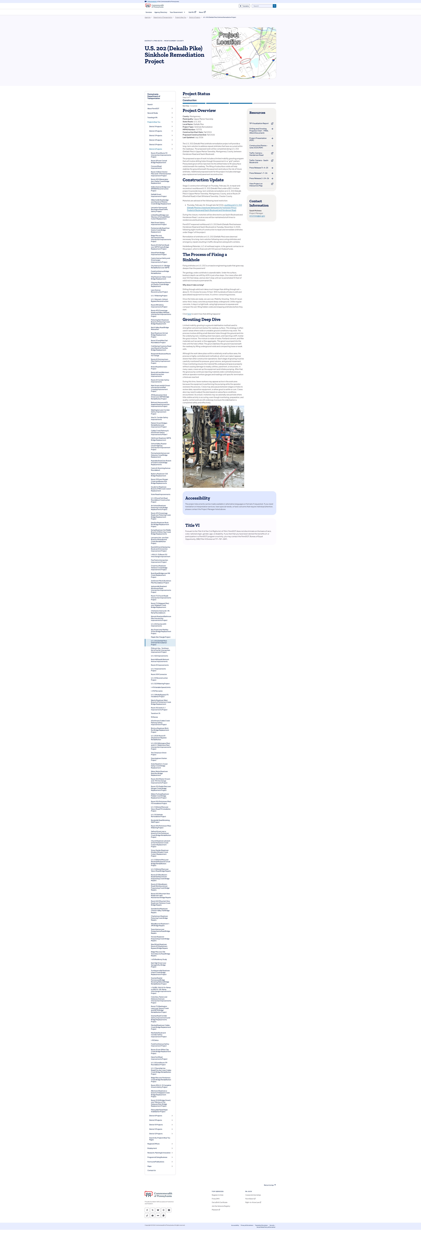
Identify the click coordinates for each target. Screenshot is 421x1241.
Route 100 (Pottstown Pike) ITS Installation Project (161, 802)
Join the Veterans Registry (221, 1206)
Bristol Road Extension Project (159, 368)
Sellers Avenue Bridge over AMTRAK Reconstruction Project (160, 189)
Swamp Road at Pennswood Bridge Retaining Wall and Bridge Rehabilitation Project (160, 981)
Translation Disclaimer (261, 1225)
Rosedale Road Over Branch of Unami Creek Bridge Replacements (161, 462)
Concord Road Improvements (156, 167)
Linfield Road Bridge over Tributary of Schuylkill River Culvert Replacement (160, 217)
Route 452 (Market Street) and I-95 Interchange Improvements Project (160, 781)
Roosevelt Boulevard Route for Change (161, 355)
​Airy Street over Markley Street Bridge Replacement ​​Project (161, 631)
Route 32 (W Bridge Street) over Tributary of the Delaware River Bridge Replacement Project (161, 1103)
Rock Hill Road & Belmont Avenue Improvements (160, 660)
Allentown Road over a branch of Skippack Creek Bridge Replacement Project (160, 1094)
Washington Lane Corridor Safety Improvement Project (160, 412)
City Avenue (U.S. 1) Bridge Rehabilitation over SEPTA (160, 267)
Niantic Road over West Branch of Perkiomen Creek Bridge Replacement (161, 702)
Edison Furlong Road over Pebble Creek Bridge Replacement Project (160, 796)
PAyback (215, 1210)
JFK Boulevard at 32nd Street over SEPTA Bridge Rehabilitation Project (160, 397)
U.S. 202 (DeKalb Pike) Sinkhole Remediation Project (159, 643)
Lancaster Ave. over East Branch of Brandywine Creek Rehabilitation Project (160, 540)
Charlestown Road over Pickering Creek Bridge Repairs (159, 918)
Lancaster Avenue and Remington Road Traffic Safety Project (159, 209)
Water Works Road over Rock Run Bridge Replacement (159, 773)
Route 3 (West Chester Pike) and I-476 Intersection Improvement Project (161, 174)
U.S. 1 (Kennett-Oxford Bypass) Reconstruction (159, 300)
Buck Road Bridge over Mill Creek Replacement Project (160, 575)
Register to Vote (217, 1195)
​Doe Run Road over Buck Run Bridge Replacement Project (160, 524)
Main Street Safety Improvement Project (159, 223)
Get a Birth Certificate (219, 1202)
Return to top (269, 1185)
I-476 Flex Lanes (156, 691)
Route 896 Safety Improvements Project (159, 306)
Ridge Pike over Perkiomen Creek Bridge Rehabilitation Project (161, 1079)
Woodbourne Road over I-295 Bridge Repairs (160, 925)
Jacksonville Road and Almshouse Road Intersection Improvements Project (161, 589)
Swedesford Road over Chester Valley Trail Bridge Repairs (160, 910)
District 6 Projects (155, 149)
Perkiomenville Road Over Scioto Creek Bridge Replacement (160, 230)
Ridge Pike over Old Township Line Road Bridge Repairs (160, 954)
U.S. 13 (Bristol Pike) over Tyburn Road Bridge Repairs (161, 870)
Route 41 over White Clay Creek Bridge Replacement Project (161, 1051)
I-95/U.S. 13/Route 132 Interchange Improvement (160, 555)
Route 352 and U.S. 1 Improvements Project (159, 709)
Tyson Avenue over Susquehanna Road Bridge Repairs (160, 931)
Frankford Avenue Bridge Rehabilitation (160, 272)
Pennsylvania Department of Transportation (153, 96)
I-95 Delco (155, 1040)
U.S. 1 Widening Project (159, 296)
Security (272, 1225)
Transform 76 (155, 713)
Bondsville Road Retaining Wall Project (160, 821)
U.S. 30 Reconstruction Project (159, 679)
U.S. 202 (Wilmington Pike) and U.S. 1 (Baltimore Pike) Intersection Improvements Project (161, 746)
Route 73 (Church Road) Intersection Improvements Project (161, 598)
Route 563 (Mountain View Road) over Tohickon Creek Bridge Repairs (160, 903)
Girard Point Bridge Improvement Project (159, 253)
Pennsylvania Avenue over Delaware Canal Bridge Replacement (160, 455)
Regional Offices (153, 1144)
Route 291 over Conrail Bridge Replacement (159, 162)
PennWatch (249, 1199)
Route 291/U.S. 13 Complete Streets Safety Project (161, 1086)
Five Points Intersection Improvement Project (159, 561)
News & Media (152, 113)
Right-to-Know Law (252, 1202)
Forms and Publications (155, 1162)
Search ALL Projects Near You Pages (159, 1139)
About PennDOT (153, 108)
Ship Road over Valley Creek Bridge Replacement (161, 278)
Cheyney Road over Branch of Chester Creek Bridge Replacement (161, 284)
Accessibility (235, 1225)
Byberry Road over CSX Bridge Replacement (159, 475)
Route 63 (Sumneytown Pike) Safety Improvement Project (160, 361)
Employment (152, 1148)
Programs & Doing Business (157, 1157)
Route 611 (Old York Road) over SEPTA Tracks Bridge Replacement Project (160, 247)
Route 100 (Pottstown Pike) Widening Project (161, 827)
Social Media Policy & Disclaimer (266, 1227)
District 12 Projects (155, 1134)
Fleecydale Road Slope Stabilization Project (159, 1111)
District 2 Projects (155, 131)
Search (150, 104)
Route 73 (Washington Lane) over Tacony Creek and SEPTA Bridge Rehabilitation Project (160, 1009)
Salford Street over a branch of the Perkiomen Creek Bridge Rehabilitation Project (161, 834)
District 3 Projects (155, 135)
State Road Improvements (160, 494)
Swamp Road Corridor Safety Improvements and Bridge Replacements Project (160, 1018)
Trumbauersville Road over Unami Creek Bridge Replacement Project (160, 972)
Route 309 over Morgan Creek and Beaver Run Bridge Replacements (159, 481)
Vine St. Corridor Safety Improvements (159, 418)
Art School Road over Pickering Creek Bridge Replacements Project (159, 507)
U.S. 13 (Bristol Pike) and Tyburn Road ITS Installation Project (160, 809)
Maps (149, 1166)
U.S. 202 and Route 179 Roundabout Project (159, 1064)
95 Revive (154, 717)
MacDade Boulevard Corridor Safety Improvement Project (159, 1035)
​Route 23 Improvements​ (160, 665)
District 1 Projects (155, 126)
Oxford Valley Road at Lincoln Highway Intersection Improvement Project (160, 446)
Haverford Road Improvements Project (159, 1058)
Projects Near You (153, 122)
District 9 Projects (155, 1120)
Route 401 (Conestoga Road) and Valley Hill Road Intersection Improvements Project (161, 313)
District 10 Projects (156, 1125)
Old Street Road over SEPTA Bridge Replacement (161, 439)
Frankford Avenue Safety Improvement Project (160, 1045)
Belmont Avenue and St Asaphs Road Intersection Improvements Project (160, 404)
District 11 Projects (155, 1129)
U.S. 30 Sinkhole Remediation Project (158, 815)
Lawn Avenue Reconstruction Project (159, 291)
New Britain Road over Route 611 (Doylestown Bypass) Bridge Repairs (159, 946)
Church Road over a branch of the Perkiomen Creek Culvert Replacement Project (160, 844)
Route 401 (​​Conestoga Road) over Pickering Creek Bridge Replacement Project (161, 516)
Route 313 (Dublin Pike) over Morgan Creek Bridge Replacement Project (161, 788)
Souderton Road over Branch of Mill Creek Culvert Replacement (161, 489)
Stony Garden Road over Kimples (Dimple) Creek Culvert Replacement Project (160, 853)
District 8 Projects (155, 1116)
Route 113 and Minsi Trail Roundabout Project (159, 341)
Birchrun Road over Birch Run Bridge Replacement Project (160, 730)
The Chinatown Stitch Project (158, 754)
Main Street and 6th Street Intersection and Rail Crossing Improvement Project (160, 388)
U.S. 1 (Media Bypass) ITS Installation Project (160, 696)
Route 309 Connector (159, 674)
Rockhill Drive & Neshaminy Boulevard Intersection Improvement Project (160, 549)
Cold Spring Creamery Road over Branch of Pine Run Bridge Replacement (161, 348)
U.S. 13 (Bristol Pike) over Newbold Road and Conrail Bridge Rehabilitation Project (160, 862)
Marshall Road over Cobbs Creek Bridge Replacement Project (161, 1027)
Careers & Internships (253, 1195)
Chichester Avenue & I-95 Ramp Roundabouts (160, 612)
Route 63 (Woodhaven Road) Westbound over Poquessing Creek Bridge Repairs (160, 887)
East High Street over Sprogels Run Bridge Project (158, 965)
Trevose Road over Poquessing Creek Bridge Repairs (160, 939)
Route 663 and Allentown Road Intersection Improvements (160, 374)
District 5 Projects (155, 144)
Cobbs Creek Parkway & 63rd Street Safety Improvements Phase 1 (160, 432)
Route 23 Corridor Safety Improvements (160, 381)
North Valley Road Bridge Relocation (160, 328)
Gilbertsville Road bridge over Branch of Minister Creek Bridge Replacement (161, 202)
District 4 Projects (155, 140)
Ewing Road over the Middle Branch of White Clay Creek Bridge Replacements (161, 532)
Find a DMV (216, 1199)
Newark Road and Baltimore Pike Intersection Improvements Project (161, 618)
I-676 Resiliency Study (159, 959)
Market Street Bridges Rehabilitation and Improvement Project (159, 425)
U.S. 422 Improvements (159, 656)
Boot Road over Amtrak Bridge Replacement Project (159, 335)
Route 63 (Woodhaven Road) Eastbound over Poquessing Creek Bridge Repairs (160, 877)
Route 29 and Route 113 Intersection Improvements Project (161, 155)
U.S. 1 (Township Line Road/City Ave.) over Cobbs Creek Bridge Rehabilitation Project (161, 1071)
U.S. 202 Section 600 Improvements (158, 625)
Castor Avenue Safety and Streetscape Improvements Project (160, 260)
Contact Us (151, 1170)
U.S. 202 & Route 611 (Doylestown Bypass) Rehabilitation (159, 737)
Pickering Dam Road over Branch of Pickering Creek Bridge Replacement (160, 322)
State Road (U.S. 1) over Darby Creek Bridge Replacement (159, 766)
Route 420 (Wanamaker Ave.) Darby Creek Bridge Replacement (160, 181)
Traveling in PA (152, 117)
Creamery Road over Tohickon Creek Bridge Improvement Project (159, 567)
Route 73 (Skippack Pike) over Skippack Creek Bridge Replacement (160, 605)
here (189, 314)
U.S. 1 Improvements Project (158, 670)
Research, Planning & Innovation (158, 1153)
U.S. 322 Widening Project (160, 683)
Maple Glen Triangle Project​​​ (160, 637)
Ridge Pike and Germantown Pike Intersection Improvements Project (161, 238)
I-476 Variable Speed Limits (160, 687)
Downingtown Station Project (159, 759)
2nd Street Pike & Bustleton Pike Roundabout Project (161, 582)
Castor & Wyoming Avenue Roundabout (160, 469)
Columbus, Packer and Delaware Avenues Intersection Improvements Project (161, 1000)
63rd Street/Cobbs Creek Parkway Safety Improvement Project (160, 722)
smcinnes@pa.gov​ (257, 216)
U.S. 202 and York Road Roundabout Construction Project (160, 500)
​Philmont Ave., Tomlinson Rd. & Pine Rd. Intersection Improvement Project (160, 650)
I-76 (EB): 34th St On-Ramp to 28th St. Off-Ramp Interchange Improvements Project (161, 990)
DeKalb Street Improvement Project (159, 195)
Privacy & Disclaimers (247, 1225)
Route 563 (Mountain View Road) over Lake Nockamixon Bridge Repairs (161, 895)
